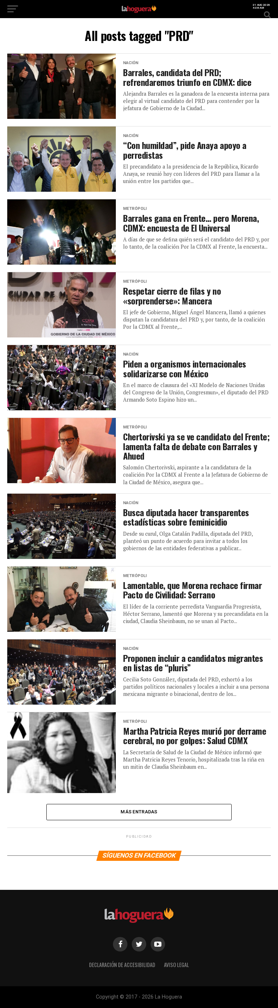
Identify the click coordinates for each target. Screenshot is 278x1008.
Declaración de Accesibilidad (122, 964)
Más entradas (139, 811)
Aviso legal (176, 964)
